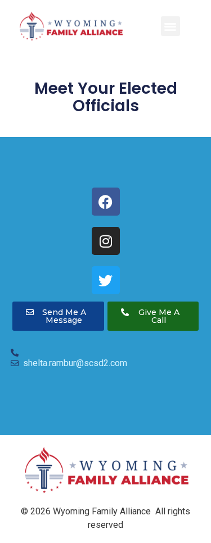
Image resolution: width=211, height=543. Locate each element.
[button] (171, 26)
